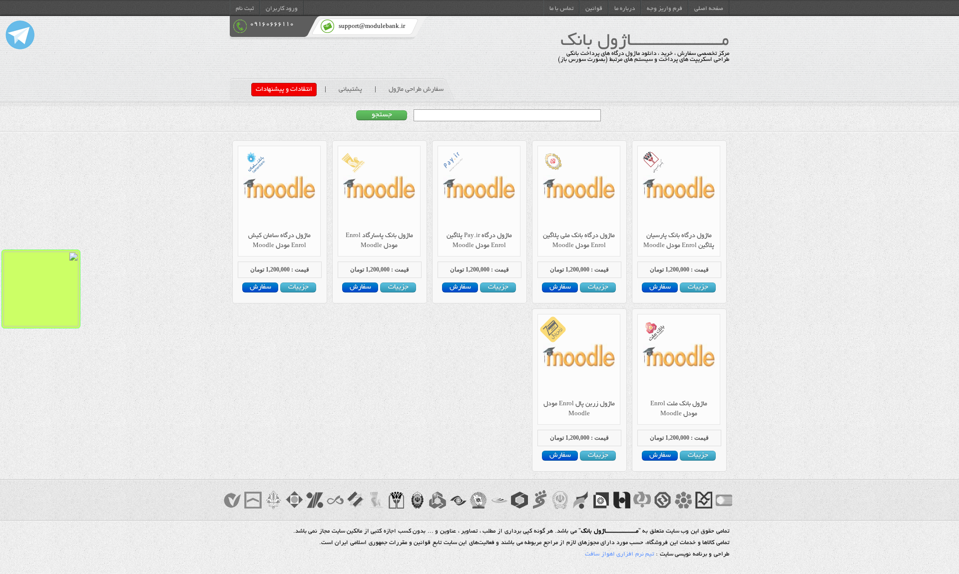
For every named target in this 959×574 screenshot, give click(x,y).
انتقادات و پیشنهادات (284, 89)
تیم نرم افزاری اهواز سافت (619, 555)
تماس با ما (561, 9)
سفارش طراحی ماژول (416, 89)
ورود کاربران (282, 9)
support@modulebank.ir (372, 26)
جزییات (698, 287)
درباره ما (624, 9)
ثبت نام (245, 9)
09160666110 (272, 24)
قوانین (593, 9)
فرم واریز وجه (664, 9)
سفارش (660, 287)
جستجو (382, 115)
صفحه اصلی (708, 9)
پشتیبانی (350, 89)
